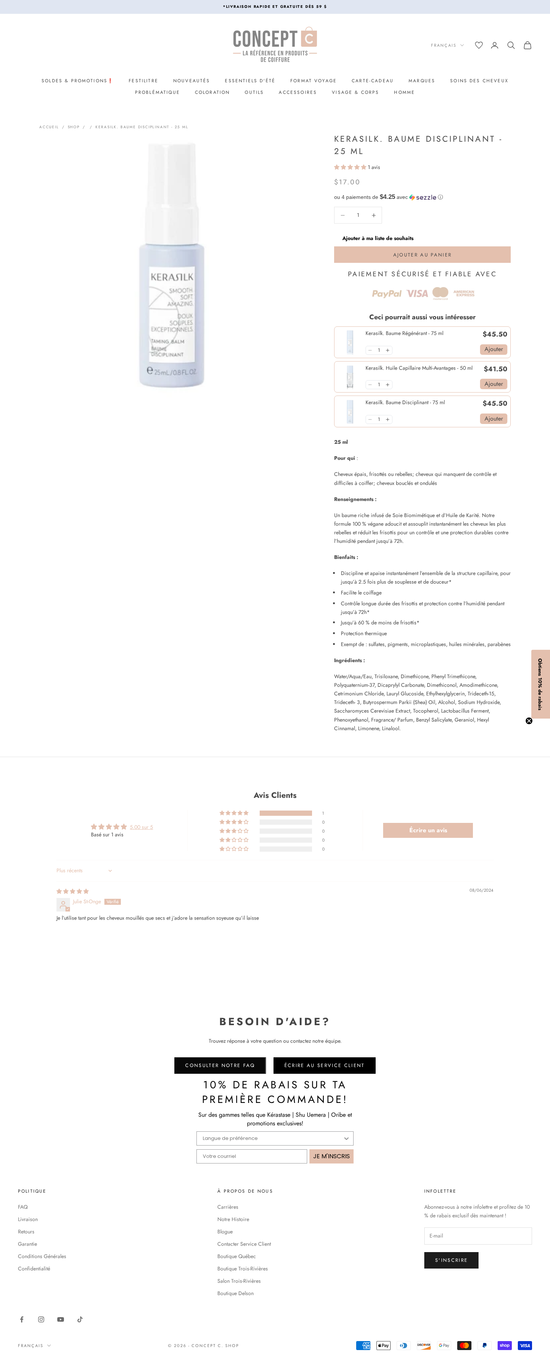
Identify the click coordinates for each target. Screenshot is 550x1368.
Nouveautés (191, 80)
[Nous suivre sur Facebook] (21, 1319)
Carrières (227, 1207)
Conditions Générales (42, 1256)
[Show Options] (346, 1138)
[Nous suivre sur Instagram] (41, 1319)
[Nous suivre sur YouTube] (60, 1319)
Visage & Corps (355, 92)
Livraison (28, 1219)
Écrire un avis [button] (428, 830)
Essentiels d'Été (250, 80)
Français (443, 45)
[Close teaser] (529, 721)
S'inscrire (451, 1260)
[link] (350, 342)
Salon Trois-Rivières (239, 1281)
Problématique (157, 92)
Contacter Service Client (244, 1244)
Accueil (49, 127)
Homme (404, 92)
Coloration (212, 92)
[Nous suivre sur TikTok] (80, 1319)
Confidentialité (34, 1268)
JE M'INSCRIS (331, 1156)
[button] (351, 167)
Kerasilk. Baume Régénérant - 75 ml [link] (404, 333)
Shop (74, 127)
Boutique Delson (235, 1293)
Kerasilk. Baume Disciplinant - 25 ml (142, 127)
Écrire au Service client (324, 1065)
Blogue (225, 1231)
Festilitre (143, 80)
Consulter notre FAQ (220, 1065)
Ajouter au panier (422, 254)
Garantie (27, 1244)
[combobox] (273, 1138)
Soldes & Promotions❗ (78, 80)
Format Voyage (313, 80)
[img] (72, 891)
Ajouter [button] (494, 349)
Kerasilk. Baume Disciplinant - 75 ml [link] (405, 402)
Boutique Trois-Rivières (242, 1268)
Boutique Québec (236, 1256)
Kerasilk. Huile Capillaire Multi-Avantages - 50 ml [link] (419, 368)
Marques (422, 80)
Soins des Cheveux (479, 80)
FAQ (23, 1207)
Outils (254, 92)
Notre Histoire (233, 1219)
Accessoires (298, 92)
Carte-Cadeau (373, 80)
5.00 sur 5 (141, 827)
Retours (26, 1231)
